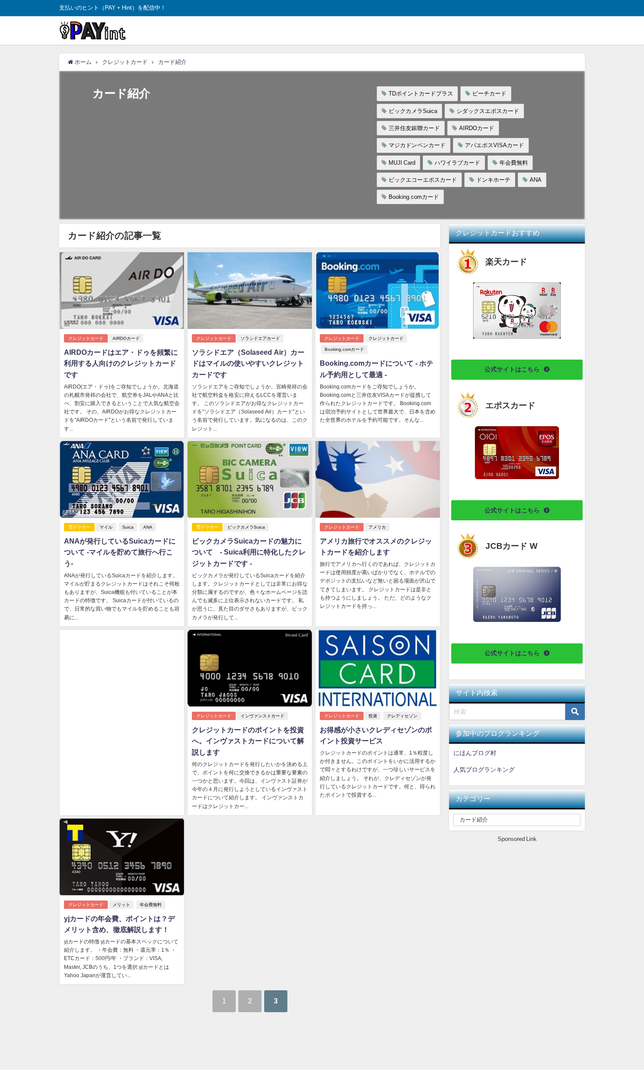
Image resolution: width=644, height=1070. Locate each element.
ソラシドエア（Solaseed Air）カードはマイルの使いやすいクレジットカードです (248, 363)
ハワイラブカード (457, 163)
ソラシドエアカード (260, 338)
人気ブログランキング (484, 769)
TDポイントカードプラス (421, 93)
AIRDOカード (476, 128)
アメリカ (377, 527)
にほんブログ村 (474, 753)
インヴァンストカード (262, 716)
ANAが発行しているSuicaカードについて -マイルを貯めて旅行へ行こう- (120, 552)
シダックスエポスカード (487, 111)
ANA (535, 180)
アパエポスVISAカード (494, 145)
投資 (372, 716)
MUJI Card (402, 163)
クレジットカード (85, 338)
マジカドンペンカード (417, 145)
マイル (106, 527)
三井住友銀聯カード (414, 128)
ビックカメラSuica (413, 111)
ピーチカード (489, 93)
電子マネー (79, 527)
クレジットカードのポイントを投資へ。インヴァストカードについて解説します (248, 741)
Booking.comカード (414, 197)
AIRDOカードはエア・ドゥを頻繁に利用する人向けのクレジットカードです (121, 363)
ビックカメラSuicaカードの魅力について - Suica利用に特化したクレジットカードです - (249, 552)
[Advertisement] (122, 691)
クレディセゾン (402, 716)
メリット (121, 905)
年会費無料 (513, 163)
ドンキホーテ (493, 180)
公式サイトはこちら (512, 369)
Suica (128, 527)
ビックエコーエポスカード (423, 180)
